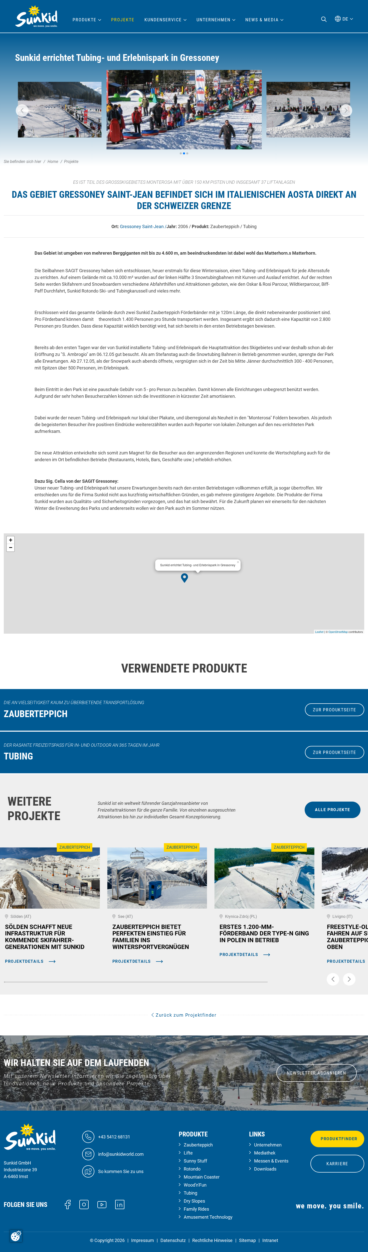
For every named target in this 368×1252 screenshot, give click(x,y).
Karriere (337, 1163)
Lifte (188, 1152)
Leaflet (319, 632)
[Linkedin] (119, 1204)
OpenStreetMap (338, 632)
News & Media (262, 19)
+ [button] (10, 540)
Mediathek (264, 1152)
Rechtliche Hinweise (212, 1240)
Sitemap (247, 1240)
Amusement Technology (208, 1217)
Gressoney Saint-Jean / (143, 226)
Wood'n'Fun (195, 1185)
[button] (22, 110)
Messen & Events (271, 1161)
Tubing (190, 1193)
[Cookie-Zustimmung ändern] (16, 1236)
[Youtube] (102, 1204)
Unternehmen (268, 1144)
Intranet (270, 1240)
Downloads (265, 1169)
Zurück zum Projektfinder (185, 1015)
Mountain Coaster (202, 1177)
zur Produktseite (334, 709)
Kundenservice (163, 19)
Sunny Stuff (195, 1161)
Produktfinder (339, 1138)
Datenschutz (173, 1240)
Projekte (122, 19)
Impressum (142, 1240)
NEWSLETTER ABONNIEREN (316, 1073)
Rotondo (192, 1169)
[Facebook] (68, 1204)
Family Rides (196, 1209)
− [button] (10, 547)
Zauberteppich (198, 1144)
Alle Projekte (332, 809)
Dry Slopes (194, 1201)
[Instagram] (84, 1204)
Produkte (84, 19)
